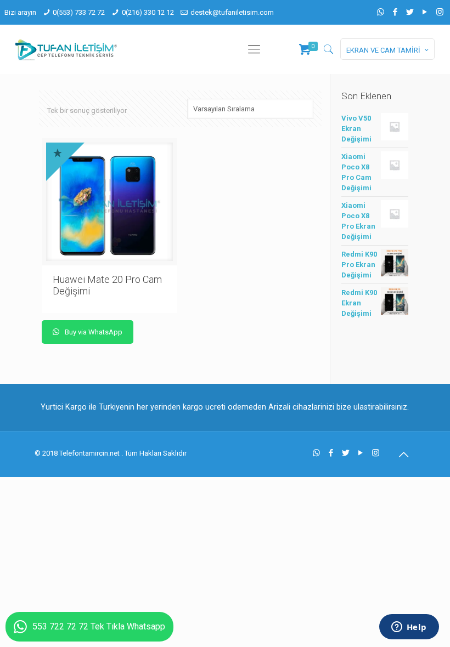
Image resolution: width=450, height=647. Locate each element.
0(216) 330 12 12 (148, 12)
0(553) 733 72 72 (79, 12)
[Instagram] (440, 12)
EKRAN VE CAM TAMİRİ (383, 50)
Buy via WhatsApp (92, 332)
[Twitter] (410, 12)
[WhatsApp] (380, 12)
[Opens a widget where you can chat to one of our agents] (409, 628)
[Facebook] (395, 12)
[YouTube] (425, 12)
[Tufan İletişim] (66, 49)
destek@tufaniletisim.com (232, 12)
